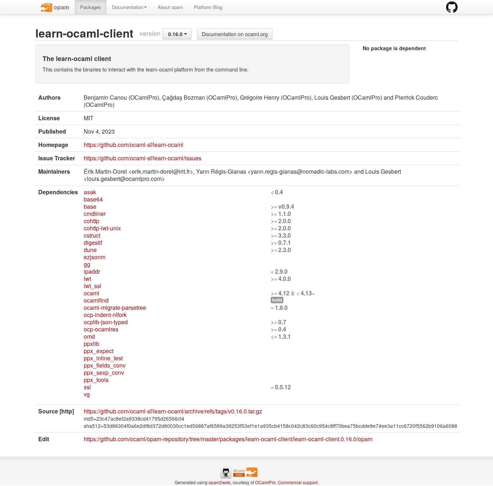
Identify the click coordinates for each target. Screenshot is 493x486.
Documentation (127, 7)
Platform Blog (208, 7)
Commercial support (298, 482)
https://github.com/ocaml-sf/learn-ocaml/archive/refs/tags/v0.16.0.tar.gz (173, 411)
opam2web (220, 482)
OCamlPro (265, 482)
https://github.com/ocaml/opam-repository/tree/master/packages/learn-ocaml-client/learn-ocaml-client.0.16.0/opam (228, 439)
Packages (90, 7)
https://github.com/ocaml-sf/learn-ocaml (133, 144)
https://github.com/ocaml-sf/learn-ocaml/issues (142, 158)
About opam (170, 7)
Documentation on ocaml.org (235, 34)
